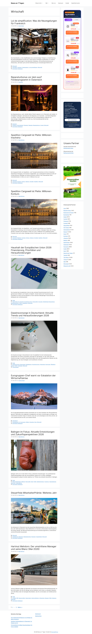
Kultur (32, 481)
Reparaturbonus (36, 125)
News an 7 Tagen (17, 3)
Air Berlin (14, 598)
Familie (65, 219)
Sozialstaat (20, 365)
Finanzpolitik (35, 301)
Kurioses (66, 236)
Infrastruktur (42, 364)
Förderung (14, 125)
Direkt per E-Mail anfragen (72, 122)
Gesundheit (66, 225)
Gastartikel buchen (75, 3)
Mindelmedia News (68, 148)
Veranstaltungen (52, 481)
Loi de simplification (33, 67)
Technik (65, 255)
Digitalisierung (29, 364)
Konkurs (23, 181)
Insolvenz (19, 181)
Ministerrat (21, 536)
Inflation (27, 422)
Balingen (23, 481)
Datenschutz (38, 616)
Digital (65, 217)
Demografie (27, 481)
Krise (35, 422)
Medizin (65, 240)
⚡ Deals (76, 19)
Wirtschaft (14, 66)
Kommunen (48, 364)
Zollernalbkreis (19, 483)
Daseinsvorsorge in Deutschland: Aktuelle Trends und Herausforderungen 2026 (32, 314)
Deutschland (15, 301)
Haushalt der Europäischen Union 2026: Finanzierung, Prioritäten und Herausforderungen (31, 250)
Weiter (20, 607)
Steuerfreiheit (39, 536)
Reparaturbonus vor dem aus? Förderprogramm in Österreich (26, 78)
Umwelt (42, 125)
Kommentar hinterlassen (17, 68)
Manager (47, 598)
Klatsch (65, 231)
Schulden (32, 181)
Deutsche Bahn (22, 598)
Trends (65, 259)
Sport (65, 251)
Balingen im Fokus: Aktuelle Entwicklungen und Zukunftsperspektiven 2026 (33, 433)
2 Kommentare (15, 367)
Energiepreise (15, 422)
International (15, 420)
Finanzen (66, 221)
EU (19, 422)
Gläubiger (19, 237)
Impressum (60, 3)
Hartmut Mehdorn (35, 598)
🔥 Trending (68, 19)
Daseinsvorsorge (16, 364)
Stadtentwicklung (40, 481)
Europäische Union (28, 301)
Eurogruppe (22, 422)
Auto (65, 208)
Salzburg (27, 181)
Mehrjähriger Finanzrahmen (49, 301)
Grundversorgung (35, 364)
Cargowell (14, 181)
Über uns (54, 3)
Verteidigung (25, 303)
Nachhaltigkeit (20, 125)
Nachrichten (67, 242)
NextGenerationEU (15, 303)
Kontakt (67, 3)
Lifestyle (66, 238)
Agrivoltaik (14, 67)
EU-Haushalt (21, 301)
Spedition (36, 181)
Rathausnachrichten (69, 153)
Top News (66, 257)
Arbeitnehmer (15, 536)
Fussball (66, 223)
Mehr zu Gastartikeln (72, 119)
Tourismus (46, 481)
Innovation (40, 301)
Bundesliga (66, 214)
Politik (13, 300)
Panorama (66, 246)
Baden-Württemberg (16, 481)
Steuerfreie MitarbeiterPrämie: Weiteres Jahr (34, 492)
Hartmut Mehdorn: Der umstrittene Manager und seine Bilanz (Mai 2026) (33, 547)
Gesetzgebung (25, 67)
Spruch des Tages (68, 253)
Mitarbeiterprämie (27, 536)
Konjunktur (32, 422)
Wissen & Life (38, 3)
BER (17, 598)
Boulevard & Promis (68, 212)
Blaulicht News (67, 210)
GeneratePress (54, 632)
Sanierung (54, 598)
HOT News (66, 227)
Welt (47, 3)
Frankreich (19, 67)
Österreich (14, 123)
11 (16, 607)
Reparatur (31, 125)
